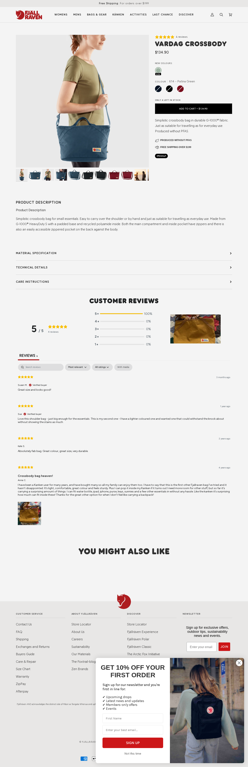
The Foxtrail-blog (83, 662)
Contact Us (24, 624)
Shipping (22, 639)
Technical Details (32, 267)
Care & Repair (26, 662)
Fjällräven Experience (142, 632)
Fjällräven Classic (139, 647)
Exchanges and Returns (33, 647)
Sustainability (80, 647)
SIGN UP (133, 743)
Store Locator (81, 624)
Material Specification (36, 253)
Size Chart (23, 669)
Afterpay (22, 691)
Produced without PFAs (176, 140)
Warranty (22, 676)
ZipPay (21, 684)
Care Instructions (32, 282)
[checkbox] (123, 367)
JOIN (224, 646)
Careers (77, 639)
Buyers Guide (25, 654)
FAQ (19, 632)
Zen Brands (79, 669)
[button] (123, 314)
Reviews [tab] (28, 355)
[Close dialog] (239, 662)
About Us (77, 632)
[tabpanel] (124, 445)
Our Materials (80, 654)
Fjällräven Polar (138, 639)
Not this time (132, 753)
